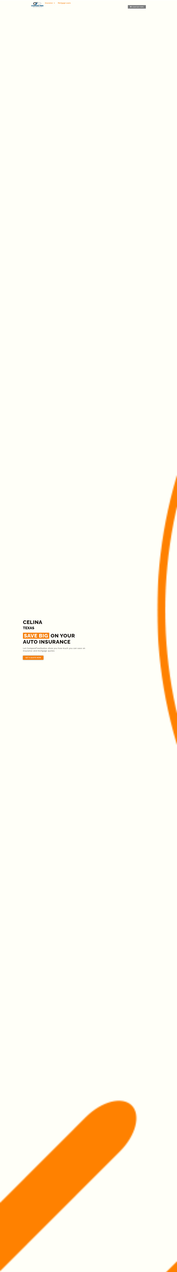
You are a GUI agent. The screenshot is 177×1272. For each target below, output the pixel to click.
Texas (28, 628)
